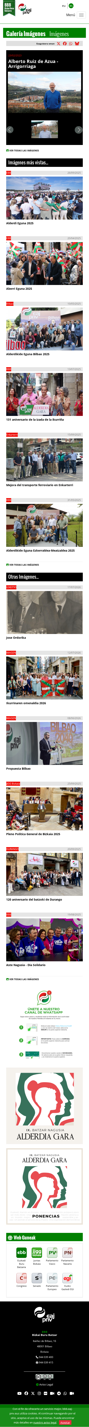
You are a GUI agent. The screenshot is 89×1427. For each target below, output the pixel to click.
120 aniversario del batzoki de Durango (34, 899)
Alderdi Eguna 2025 (20, 223)
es (71, 6)
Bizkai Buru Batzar (44, 1333)
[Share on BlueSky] (78, 44)
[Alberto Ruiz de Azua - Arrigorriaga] (44, 92)
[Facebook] (26, 1394)
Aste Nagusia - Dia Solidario (26, 965)
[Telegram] (59, 1394)
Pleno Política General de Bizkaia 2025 (33, 834)
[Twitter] (33, 1394)
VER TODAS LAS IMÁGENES (24, 150)
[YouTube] (19, 1394)
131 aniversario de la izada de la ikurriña (35, 419)
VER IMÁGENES (25, 212)
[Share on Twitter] (59, 44)
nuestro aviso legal (44, 1422)
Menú (70, 15)
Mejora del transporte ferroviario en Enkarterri (39, 485)
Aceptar (65, 1422)
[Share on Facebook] (65, 44)
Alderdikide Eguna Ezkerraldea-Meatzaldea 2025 (40, 550)
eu (64, 6)
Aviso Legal (46, 1384)
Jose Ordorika (16, 638)
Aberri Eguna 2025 (19, 289)
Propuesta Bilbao (18, 768)
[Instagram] (39, 1394)
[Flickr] (45, 1394)
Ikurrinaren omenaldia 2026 (26, 703)
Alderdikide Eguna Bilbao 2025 (27, 354)
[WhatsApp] (65, 1394)
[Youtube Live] (72, 1394)
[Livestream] (52, 1394)
